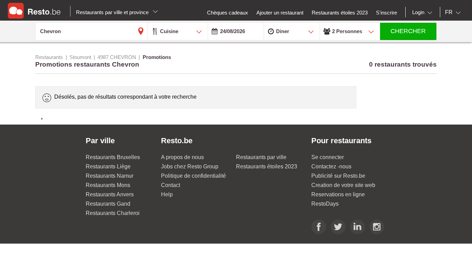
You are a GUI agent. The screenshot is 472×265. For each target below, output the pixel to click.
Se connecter (327, 157)
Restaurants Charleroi (113, 213)
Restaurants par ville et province (113, 12)
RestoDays (325, 204)
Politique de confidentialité (193, 176)
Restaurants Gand (108, 204)
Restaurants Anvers (110, 194)
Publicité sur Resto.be (338, 176)
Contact (170, 185)
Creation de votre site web (343, 185)
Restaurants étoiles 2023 (266, 166)
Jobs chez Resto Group (189, 166)
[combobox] (423, 12)
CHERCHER (408, 31)
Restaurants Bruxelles (113, 157)
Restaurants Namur (109, 176)
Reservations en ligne (338, 194)
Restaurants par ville (261, 157)
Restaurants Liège (108, 166)
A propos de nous (182, 157)
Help (167, 194)
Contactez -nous (331, 166)
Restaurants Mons (108, 185)
